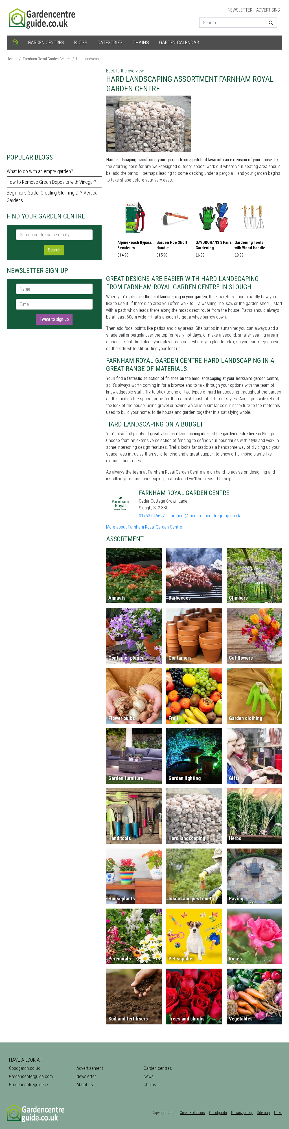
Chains (141, 42)
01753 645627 (152, 515)
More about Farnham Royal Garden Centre (144, 527)
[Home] (15, 43)
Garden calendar (179, 42)
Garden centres (46, 42)
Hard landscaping (90, 59)
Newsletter (240, 10)
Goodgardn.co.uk (24, 1068)
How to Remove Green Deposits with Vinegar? (51, 182)
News (149, 1076)
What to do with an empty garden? (40, 171)
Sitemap (263, 1112)
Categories (109, 42)
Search (54, 250)
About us (84, 1084)
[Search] (270, 22)
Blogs (80, 42)
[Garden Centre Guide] (43, 17)
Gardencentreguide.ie (28, 1084)
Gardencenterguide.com (31, 1076)
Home (11, 59)
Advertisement (89, 1068)
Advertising (268, 10)
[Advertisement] (54, 107)
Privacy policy (242, 1112)
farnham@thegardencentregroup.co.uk (204, 515)
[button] (135, 230)
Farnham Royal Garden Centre (46, 59)
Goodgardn (218, 1112)
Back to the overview (125, 71)
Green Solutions (192, 1112)
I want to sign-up (54, 319)
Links (278, 1112)
